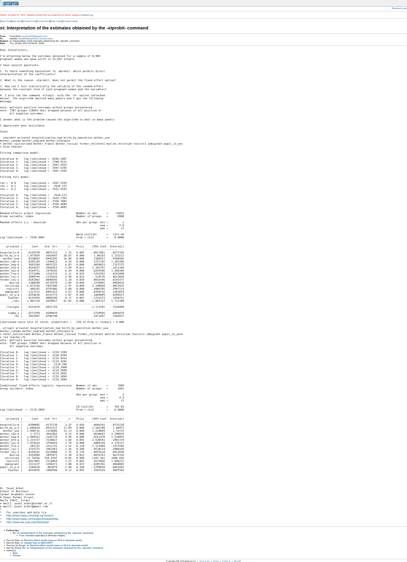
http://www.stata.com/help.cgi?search (30, 515)
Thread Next (43, 21)
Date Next (17, 21)
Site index (237, 561)
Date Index (56, 21)
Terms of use (204, 561)
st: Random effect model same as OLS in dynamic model (51, 540)
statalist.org (87, 15)
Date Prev (6, 21)
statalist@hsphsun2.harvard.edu (35, 38)
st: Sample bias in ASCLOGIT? (37, 542)
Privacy (216, 561)
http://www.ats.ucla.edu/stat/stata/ (27, 522)
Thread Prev (29, 21)
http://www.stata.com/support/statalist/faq (32, 518)
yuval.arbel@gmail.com (34, 36)
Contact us (226, 561)
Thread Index (70, 21)
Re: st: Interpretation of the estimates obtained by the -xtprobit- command (53, 533)
